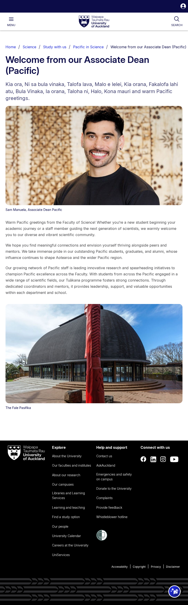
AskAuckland (105, 465)
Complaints (104, 498)
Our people (60, 526)
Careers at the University (70, 545)
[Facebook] (144, 459)
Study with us (54, 47)
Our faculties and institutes (71, 465)
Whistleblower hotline (111, 517)
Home (11, 47)
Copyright (139, 566)
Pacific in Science (88, 47)
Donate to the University (114, 488)
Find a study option (66, 517)
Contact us (104, 456)
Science (29, 47)
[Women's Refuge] (101, 539)
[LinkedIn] (153, 459)
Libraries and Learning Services (68, 495)
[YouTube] (174, 459)
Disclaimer (173, 566)
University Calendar (66, 536)
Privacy (156, 566)
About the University (67, 456)
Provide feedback (109, 507)
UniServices (61, 555)
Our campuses (63, 484)
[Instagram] (163, 459)
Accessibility (119, 566)
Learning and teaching (68, 507)
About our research (66, 475)
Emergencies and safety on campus (114, 476)
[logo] (94, 22)
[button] (183, 6)
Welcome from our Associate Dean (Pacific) (148, 47)
